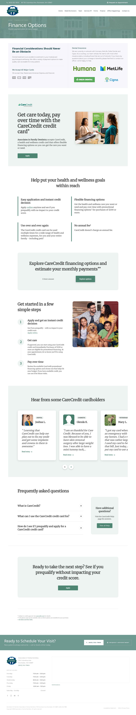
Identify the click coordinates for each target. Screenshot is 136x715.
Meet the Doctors (70, 11)
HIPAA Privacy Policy (123, 708)
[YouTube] (14, 695)
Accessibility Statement (110, 708)
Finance (102, 11)
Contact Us (125, 11)
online (30, 207)
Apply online (32, 333)
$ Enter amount (48, 279)
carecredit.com (40, 616)
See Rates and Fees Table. (26, 619)
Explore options (85, 279)
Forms (96, 11)
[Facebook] (7, 695)
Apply (27, 156)
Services (87, 11)
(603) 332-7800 (24, 665)
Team (80, 11)
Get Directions (56, 684)
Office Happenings (113, 11)
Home (60, 11)
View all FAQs (105, 526)
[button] (71, 467)
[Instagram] (11, 695)
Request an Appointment (118, 2)
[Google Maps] (18, 695)
